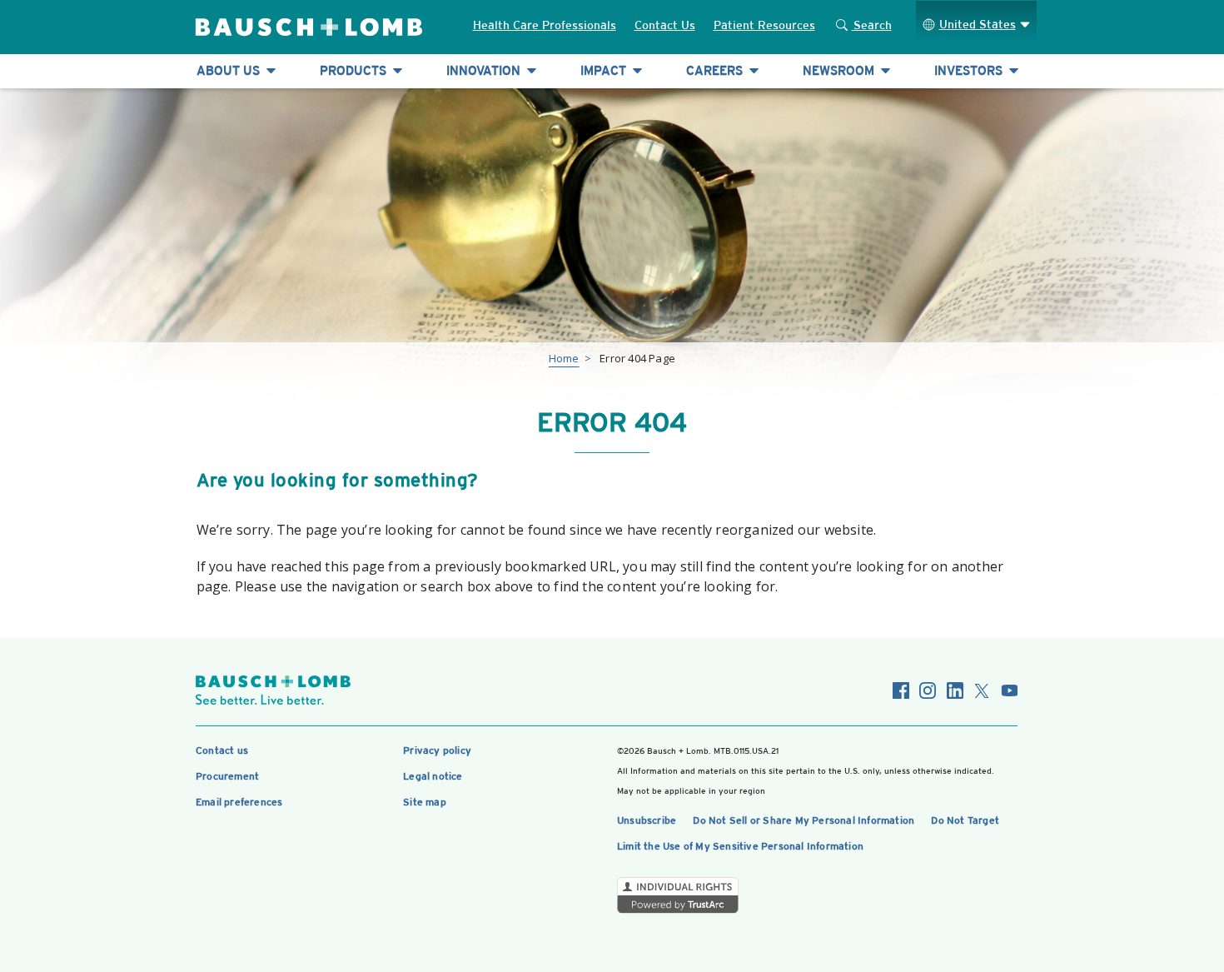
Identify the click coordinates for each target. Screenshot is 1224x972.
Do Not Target (965, 820)
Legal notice (432, 776)
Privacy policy (437, 750)
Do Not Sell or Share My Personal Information (803, 820)
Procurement (227, 776)
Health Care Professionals (544, 25)
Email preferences (239, 802)
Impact (604, 70)
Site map (424, 802)
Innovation (485, 70)
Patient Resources (764, 25)
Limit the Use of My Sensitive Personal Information (740, 846)
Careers (716, 70)
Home (564, 358)
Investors (970, 70)
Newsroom (840, 70)
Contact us (222, 750)
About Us (230, 70)
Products (355, 70)
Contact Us (664, 25)
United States (977, 24)
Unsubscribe (646, 820)
